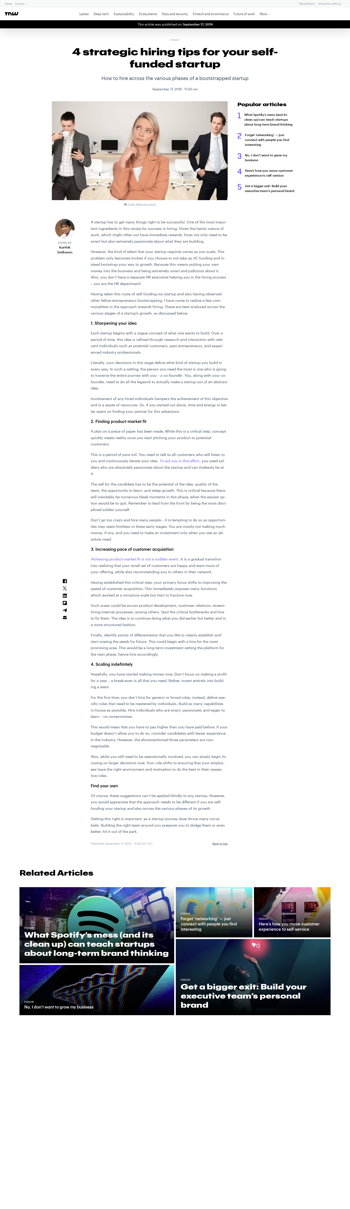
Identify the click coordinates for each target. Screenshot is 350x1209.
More (263, 14)
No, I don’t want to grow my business (266, 157)
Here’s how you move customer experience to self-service (269, 173)
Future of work (244, 14)
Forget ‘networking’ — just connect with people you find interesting (267, 139)
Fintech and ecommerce (211, 14)
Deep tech (101, 14)
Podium (175, 40)
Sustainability (124, 14)
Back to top (220, 843)
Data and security (175, 14)
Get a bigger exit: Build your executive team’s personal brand (269, 188)
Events (19, 3)
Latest (84, 14)
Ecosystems (148, 14)
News (8, 3)
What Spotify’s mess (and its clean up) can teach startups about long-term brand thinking (268, 119)
